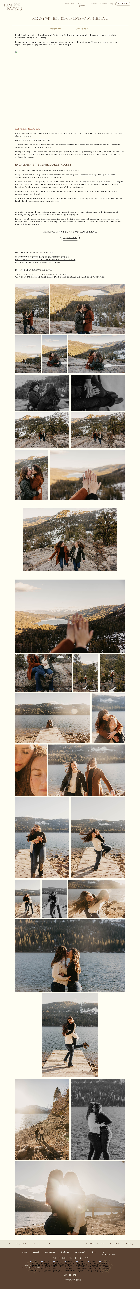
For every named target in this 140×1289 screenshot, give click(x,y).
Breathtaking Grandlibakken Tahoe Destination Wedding (109, 1243)
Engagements (55, 28)
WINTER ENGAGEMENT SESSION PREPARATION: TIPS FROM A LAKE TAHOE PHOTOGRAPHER (60, 277)
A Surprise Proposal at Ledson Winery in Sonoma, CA (29, 1243)
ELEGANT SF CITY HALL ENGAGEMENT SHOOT (37, 262)
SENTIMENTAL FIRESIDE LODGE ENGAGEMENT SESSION (42, 257)
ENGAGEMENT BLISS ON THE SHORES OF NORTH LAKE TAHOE (45, 259)
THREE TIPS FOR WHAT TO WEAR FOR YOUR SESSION (41, 274)
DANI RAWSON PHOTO (85, 231)
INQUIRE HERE (70, 237)
